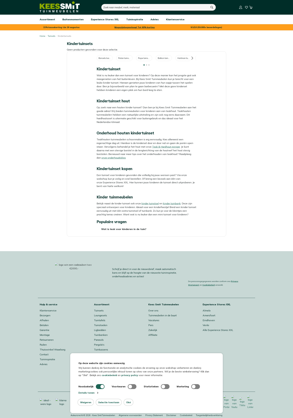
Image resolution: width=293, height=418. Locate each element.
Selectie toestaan (108, 402)
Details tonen (86, 392)
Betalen (44, 325)
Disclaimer (171, 415)
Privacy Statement (154, 415)
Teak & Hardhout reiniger (166, 146)
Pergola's (99, 344)
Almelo (207, 310)
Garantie (44, 330)
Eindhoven (209, 320)
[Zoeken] (212, 7)
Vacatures (153, 320)
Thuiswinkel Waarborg (52, 349)
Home (42, 36)
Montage (45, 334)
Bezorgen (45, 315)
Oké (128, 402)
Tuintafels (99, 320)
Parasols (99, 339)
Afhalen (44, 320)
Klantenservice (48, 310)
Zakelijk (152, 330)
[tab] (144, 65)
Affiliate (152, 334)
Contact (44, 354)
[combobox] (154, 7)
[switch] (132, 386)
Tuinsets (51, 36)
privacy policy (129, 375)
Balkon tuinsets (165, 58)
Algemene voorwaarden (130, 415)
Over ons (153, 310)
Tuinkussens (101, 349)
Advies (43, 364)
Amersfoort (209, 315)
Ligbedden (100, 330)
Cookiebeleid (208, 285)
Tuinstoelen (100, 325)
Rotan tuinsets (125, 58)
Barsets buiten (105, 58)
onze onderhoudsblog (113, 157)
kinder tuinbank (172, 203)
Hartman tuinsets (184, 58)
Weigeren (85, 402)
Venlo (206, 325)
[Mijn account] (240, 7)
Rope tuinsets (144, 58)
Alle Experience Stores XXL (218, 330)
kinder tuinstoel (150, 203)
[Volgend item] (192, 58)
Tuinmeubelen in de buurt (162, 315)
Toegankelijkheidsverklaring (209, 415)
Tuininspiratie (47, 359)
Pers (150, 325)
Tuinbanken (101, 334)
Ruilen (43, 344)
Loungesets (100, 315)
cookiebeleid (109, 375)
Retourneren (47, 339)
